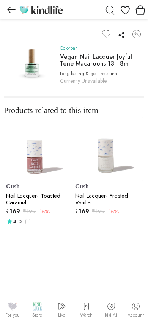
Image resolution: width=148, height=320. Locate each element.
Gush (13, 186)
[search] (110, 9)
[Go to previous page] (11, 9)
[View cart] (140, 9)
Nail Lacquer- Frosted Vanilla (101, 199)
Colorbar (68, 48)
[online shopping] (41, 9)
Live (61, 315)
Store (37, 315)
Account (136, 315)
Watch (86, 315)
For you (12, 315)
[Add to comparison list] (136, 34)
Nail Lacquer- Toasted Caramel (33, 199)
